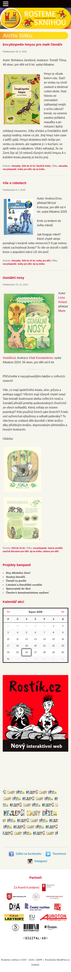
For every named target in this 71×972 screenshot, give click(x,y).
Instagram (40, 861)
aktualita (63, 166)
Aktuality (16, 166)
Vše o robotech (14, 183)
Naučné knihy (43, 166)
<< (8, 611)
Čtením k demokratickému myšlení (27, 592)
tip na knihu (39, 169)
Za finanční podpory (26, 887)
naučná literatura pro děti (16, 551)
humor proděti (55, 548)
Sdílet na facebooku (28, 853)
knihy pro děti (25, 169)
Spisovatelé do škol (18, 588)
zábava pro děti (51, 551)
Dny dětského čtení (18, 572)
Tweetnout (59, 853)
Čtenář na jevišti (16, 580)
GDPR (39, 960)
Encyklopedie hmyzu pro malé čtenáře (32, 44)
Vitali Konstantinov (41, 357)
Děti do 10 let (28, 166)
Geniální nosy (13, 278)
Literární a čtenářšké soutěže (24, 584)
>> (62, 611)
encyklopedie (10, 169)
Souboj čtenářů (15, 576)
